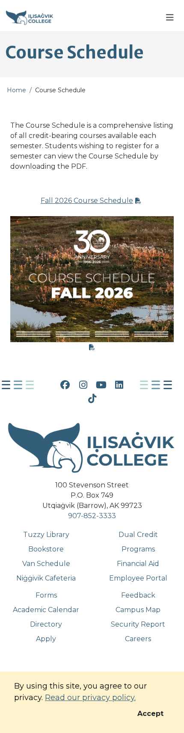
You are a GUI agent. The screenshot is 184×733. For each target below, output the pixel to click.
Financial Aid (138, 564)
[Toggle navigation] (170, 17)
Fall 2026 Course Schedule (87, 200)
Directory (46, 624)
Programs (138, 549)
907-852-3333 (92, 516)
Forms (46, 595)
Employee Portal (138, 578)
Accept (150, 714)
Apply (46, 639)
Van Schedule (46, 564)
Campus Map (138, 610)
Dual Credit (138, 535)
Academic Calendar (46, 610)
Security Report (138, 624)
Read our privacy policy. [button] (90, 697)
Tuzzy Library (46, 535)
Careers (138, 639)
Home (16, 90)
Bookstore (46, 549)
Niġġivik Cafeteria (46, 578)
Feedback (138, 595)
